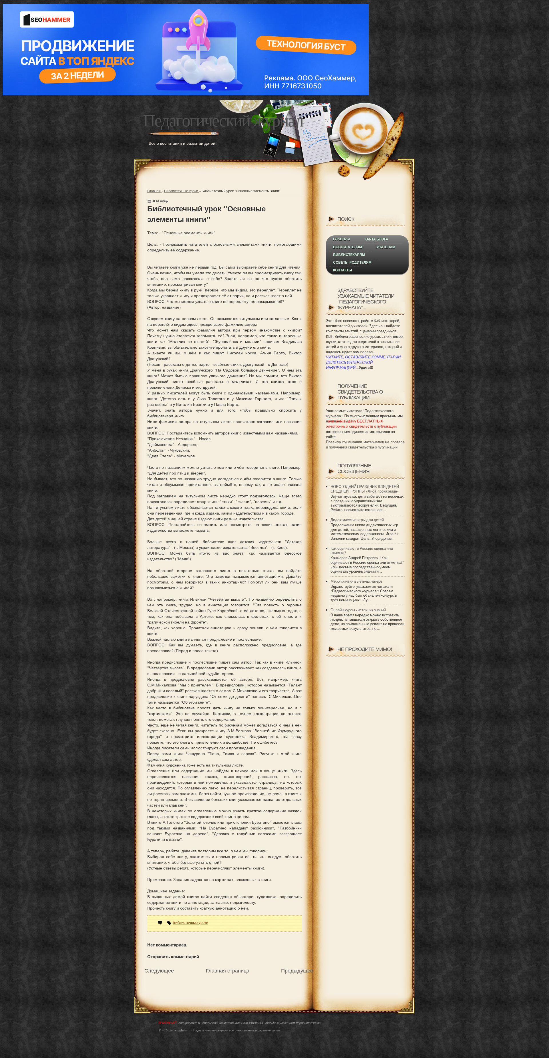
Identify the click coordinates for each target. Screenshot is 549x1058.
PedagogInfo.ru (180, 1030)
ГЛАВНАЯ (341, 239)
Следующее (159, 970)
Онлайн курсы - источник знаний (358, 609)
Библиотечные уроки (181, 190)
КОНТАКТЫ (342, 270)
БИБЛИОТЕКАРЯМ (349, 255)
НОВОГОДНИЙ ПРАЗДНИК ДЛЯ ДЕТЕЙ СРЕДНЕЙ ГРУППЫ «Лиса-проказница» (365, 489)
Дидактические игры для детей (357, 519)
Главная (154, 190)
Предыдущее (297, 970)
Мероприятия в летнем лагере (356, 581)
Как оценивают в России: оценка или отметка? (362, 550)
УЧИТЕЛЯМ (385, 247)
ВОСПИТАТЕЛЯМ (347, 247)
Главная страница (227, 970)
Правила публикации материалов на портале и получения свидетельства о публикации (365, 444)
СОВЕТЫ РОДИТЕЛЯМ (352, 263)
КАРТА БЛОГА (376, 239)
